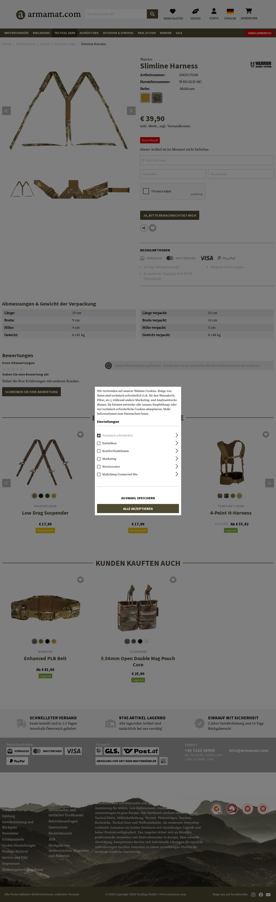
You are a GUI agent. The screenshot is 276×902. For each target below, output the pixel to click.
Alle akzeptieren (138, 508)
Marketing (109, 459)
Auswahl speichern (138, 498)
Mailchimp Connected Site (120, 474)
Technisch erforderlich (117, 436)
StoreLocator (111, 467)
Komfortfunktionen (115, 451)
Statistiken (109, 443)
